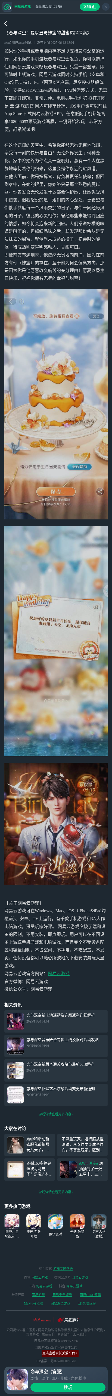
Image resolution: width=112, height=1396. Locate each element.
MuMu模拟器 (33, 1304)
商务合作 (63, 1334)
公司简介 (13, 1330)
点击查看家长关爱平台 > (60, 1353)
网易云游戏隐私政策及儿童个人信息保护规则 (70, 1330)
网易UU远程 (87, 1304)
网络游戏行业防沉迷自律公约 (56, 1347)
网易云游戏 (59, 973)
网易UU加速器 (90, 1295)
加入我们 (79, 1334)
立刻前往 (89, 7)
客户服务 (28, 1330)
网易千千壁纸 (62, 1295)
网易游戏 (38, 1295)
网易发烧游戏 (60, 1304)
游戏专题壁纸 (63, 1269)
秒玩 (68, 1387)
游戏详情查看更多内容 (55, 1114)
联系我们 (48, 1334)
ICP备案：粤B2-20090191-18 (56, 1361)
